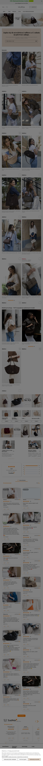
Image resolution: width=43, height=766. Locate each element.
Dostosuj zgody (22, 759)
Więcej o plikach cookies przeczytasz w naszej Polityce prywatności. (15, 756)
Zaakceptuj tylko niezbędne (10, 759)
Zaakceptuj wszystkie (34, 759)
